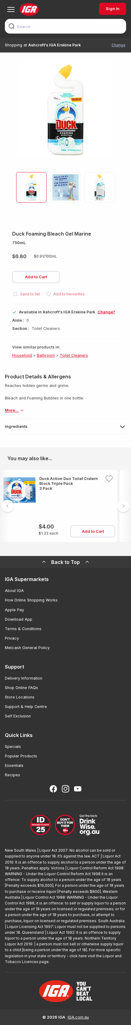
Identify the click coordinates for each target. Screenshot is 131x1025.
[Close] (65, 512)
